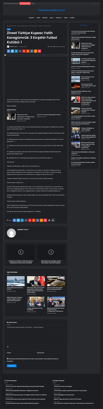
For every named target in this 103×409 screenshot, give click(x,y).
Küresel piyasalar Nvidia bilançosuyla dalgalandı (88, 136)
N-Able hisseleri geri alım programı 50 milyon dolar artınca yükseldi (82, 53)
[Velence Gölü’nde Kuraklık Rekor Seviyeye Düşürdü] (56, 281)
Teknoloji (59, 17)
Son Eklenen (83, 25)
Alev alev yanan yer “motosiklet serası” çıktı (88, 85)
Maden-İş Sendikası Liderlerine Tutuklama (83, 158)
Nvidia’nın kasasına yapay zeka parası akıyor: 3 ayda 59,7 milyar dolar (82, 71)
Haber (38, 17)
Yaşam (66, 17)
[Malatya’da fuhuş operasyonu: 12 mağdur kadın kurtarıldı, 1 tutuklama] (11, 117)
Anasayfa (31, 17)
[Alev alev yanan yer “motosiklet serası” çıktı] (75, 86)
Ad (8, 346)
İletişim (72, 17)
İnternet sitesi (40, 352)
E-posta (9, 352)
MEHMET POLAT (14, 46)
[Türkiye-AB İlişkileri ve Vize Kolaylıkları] (36, 302)
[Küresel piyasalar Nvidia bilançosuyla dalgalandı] (75, 138)
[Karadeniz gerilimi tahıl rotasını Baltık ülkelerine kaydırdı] (75, 61)
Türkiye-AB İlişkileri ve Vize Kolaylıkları (34, 309)
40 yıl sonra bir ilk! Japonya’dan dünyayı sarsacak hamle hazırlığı (83, 32)
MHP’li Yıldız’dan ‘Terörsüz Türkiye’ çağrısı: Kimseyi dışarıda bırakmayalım (14, 299)
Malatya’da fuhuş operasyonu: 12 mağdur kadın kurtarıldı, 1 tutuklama (48, 3)
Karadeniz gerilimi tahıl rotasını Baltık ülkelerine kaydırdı (88, 60)
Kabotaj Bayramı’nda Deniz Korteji (15, 288)
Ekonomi (44, 17)
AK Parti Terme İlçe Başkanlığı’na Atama (49, 114)
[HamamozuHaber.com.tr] (51, 10)
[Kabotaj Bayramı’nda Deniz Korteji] (16, 281)
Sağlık (51, 17)
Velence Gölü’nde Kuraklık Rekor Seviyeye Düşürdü (54, 288)
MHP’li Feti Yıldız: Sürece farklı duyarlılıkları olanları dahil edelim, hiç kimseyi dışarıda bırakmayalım (35, 290)
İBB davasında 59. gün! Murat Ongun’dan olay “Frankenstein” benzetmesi (55, 309)
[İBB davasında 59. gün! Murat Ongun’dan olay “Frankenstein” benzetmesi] (56, 302)
